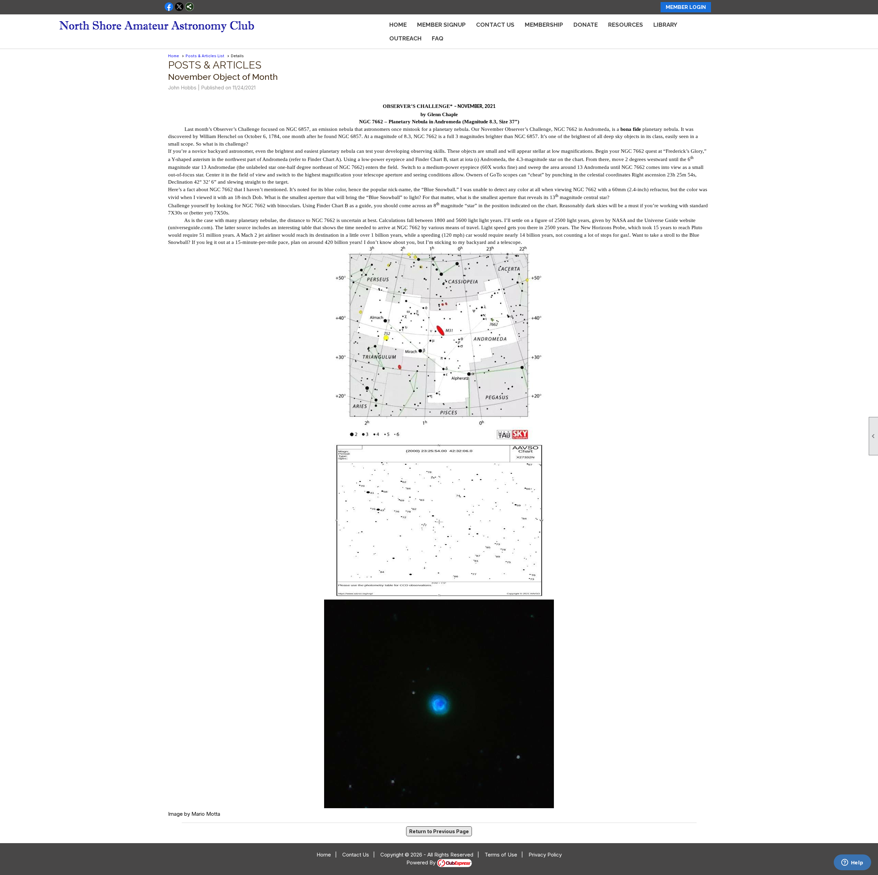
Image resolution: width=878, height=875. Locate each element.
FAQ (437, 38)
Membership (544, 24)
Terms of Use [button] (501, 854)
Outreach (405, 38)
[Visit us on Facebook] (169, 7)
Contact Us (495, 24)
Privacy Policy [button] (545, 854)
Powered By (421, 862)
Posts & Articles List (205, 55)
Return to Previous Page (439, 831)
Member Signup (441, 24)
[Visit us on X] (179, 7)
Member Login (686, 7)
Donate (585, 24)
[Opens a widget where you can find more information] (852, 863)
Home (398, 24)
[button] (625, 25)
